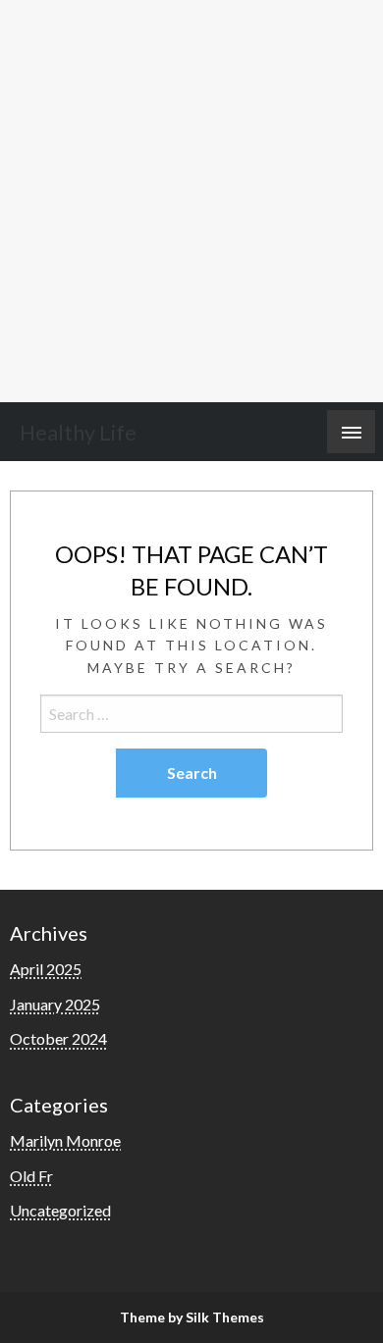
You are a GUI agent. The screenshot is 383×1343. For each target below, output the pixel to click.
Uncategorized (60, 1210)
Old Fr (31, 1175)
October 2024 (58, 1038)
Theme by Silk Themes (192, 1317)
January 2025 (55, 1004)
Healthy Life (78, 432)
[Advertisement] (191, 201)
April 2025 (46, 968)
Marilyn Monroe (65, 1140)
